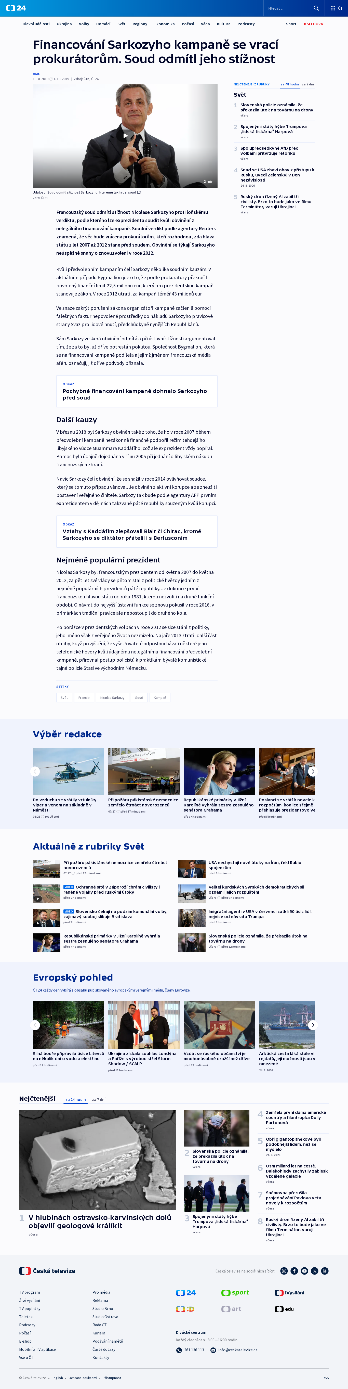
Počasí (188, 23)
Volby (84, 23)
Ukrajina (64, 23)
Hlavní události (36, 23)
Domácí (103, 23)
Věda (205, 23)
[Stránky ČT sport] (235, 1292)
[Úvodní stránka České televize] (47, 1271)
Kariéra (98, 1332)
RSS (326, 1377)
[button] (125, 136)
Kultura (224, 23)
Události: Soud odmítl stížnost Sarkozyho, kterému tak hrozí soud (84, 192)
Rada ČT (99, 1324)
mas (36, 73)
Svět (121, 23)
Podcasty (246, 23)
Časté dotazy (103, 1349)
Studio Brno (102, 1308)
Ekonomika (164, 23)
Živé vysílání (29, 1300)
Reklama (100, 1300)
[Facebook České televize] (294, 1271)
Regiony (140, 23)
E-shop (25, 1341)
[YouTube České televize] (304, 1271)
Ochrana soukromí (83, 1377)
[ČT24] (16, 8)
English (57, 1377)
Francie (84, 697)
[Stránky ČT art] (231, 1308)
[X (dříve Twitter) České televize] (315, 1271)
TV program (29, 1292)
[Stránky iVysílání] (289, 1292)
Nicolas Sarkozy (112, 697)
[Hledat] (316, 8)
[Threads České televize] (325, 1271)
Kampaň (160, 697)
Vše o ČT (26, 1357)
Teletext (26, 1316)
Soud (139, 697)
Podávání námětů (107, 1341)
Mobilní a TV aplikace (37, 1349)
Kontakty (100, 1357)
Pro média (101, 1292)
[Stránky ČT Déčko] (185, 1308)
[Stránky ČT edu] (284, 1308)
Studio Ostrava (105, 1316)
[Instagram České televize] (284, 1271)
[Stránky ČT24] (186, 1292)
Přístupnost (112, 1377)
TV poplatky (29, 1308)
